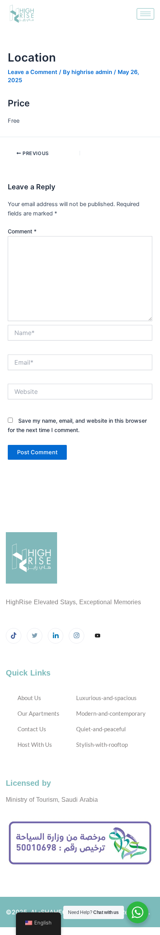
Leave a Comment (32, 72)
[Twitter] (34, 636)
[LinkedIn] (55, 636)
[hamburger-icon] (145, 13)
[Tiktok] (13, 636)
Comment (22, 231)
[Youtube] (97, 636)
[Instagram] (76, 636)
